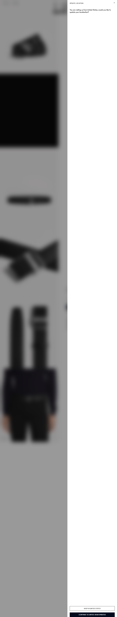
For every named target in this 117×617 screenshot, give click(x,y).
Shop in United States (92, 608)
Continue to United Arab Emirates (92, 614)
